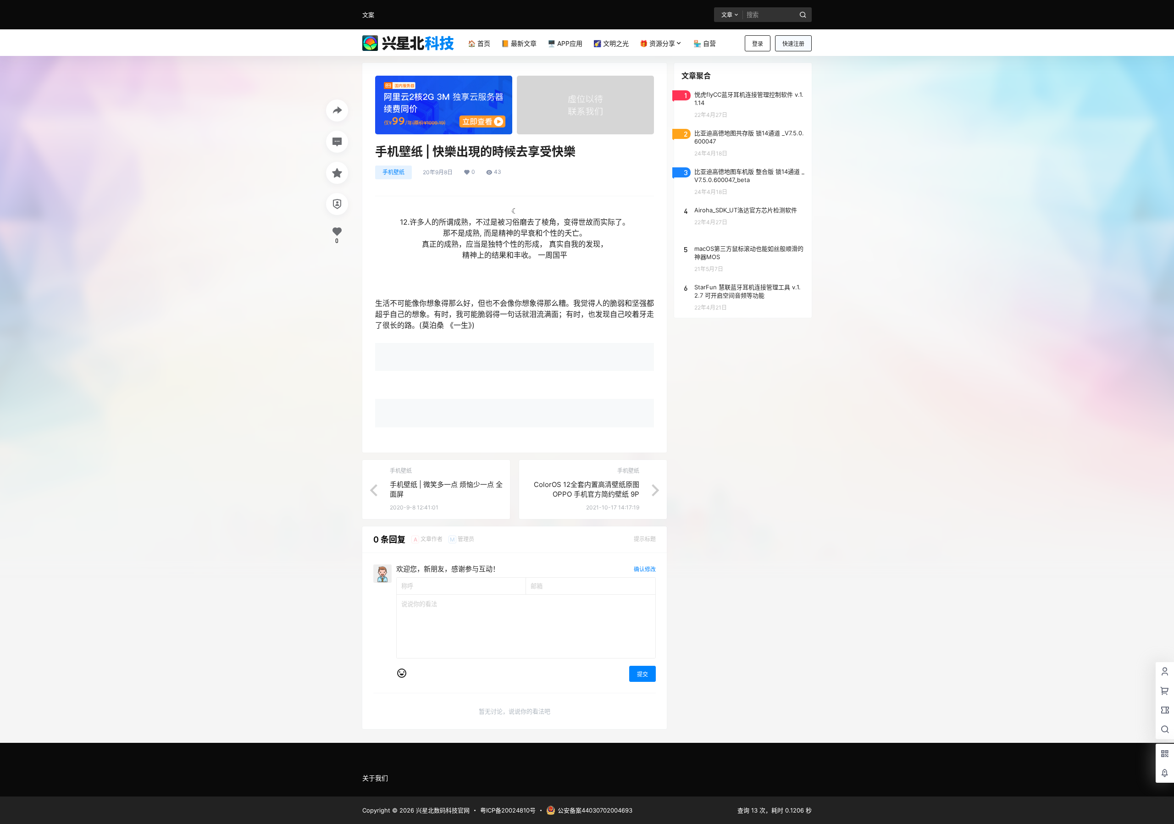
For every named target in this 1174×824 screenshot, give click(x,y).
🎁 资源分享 (657, 43)
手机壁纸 (393, 172)
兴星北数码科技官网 (442, 810)
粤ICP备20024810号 (508, 810)
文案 (368, 14)
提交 (642, 674)
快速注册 (793, 43)
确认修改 (645, 569)
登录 (757, 43)
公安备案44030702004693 (595, 810)
